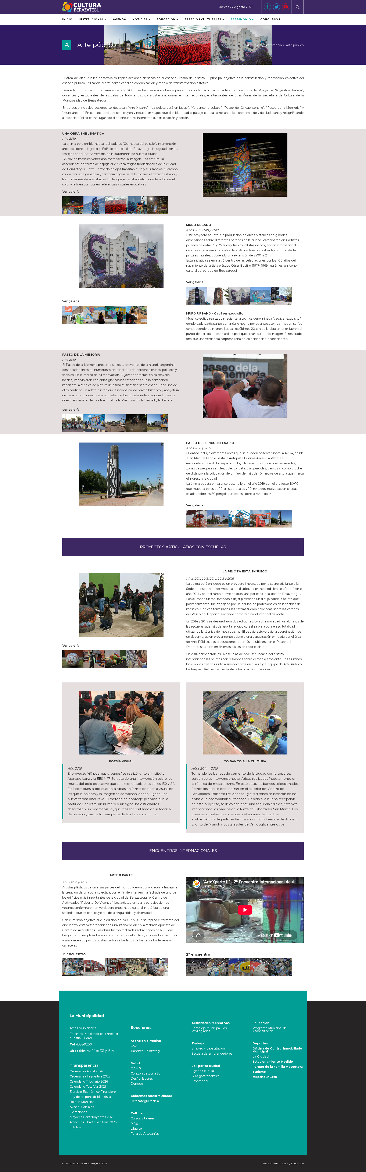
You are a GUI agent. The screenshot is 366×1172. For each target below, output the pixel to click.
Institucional (91, 19)
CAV (134, 1046)
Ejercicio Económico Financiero (93, 1092)
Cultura (137, 1113)
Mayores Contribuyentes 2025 (92, 1117)
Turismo (259, 1072)
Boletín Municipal (82, 1102)
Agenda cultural (203, 1071)
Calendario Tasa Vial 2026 (88, 1086)
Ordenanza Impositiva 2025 (90, 1076)
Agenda (119, 19)
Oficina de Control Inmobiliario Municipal (277, 1050)
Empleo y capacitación (208, 1048)
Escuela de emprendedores (211, 1053)
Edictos (75, 1127)
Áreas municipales (83, 1028)
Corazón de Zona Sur (146, 1073)
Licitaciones (78, 1112)
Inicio (67, 19)
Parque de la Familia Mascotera (277, 1067)
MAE (134, 1123)
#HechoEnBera (264, 1077)
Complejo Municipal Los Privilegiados (209, 1029)
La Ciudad (260, 1056)
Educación (166, 19)
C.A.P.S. (136, 1068)
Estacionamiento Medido (272, 1061)
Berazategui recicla (145, 1101)
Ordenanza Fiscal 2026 (86, 1071)
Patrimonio (241, 19)
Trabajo (197, 1043)
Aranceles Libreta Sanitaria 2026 (93, 1122)
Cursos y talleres (143, 1118)
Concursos (270, 19)
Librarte (136, 1128)
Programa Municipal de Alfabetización (269, 1029)
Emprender (199, 1081)
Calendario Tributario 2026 (89, 1081)
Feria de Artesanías (145, 1134)
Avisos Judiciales (82, 1107)
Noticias (140, 19)
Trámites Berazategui (146, 1051)
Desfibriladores (142, 1078)
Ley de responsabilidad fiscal (91, 1097)
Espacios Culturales (203, 19)
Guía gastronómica (205, 1076)
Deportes (260, 1043)
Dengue (137, 1084)
